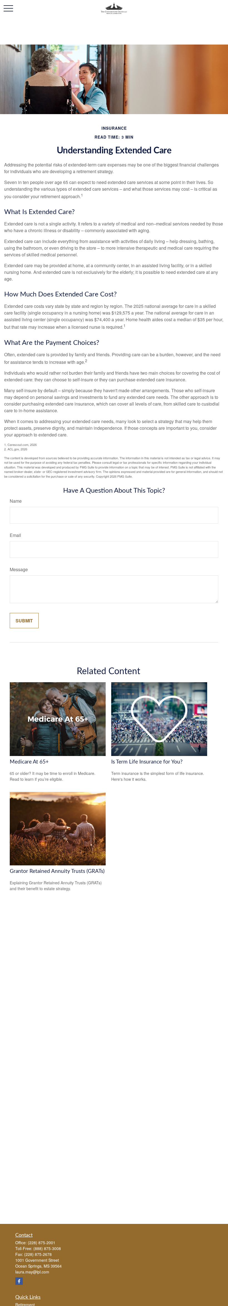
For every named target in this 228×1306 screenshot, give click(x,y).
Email (15, 535)
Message (19, 569)
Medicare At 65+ (29, 762)
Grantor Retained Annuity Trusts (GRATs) (57, 871)
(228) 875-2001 (41, 1242)
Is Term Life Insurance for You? (147, 762)
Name (16, 501)
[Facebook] (19, 1281)
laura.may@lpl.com (32, 1272)
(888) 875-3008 (47, 1248)
